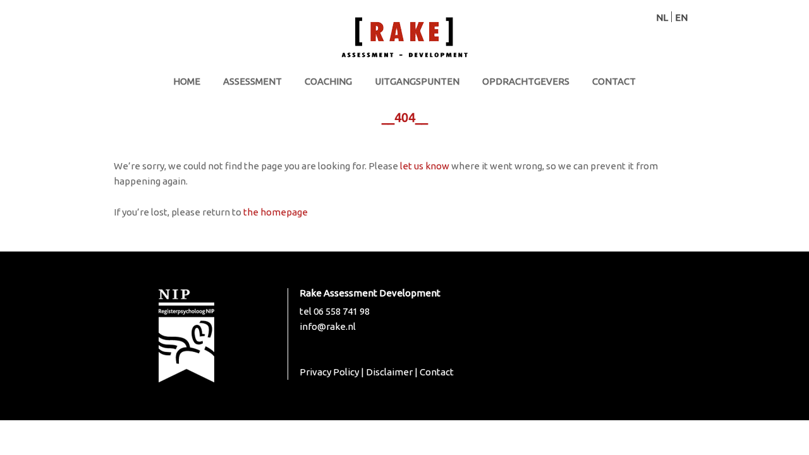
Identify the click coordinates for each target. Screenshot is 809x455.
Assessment (252, 81)
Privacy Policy (329, 372)
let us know (424, 166)
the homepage (275, 212)
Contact (614, 81)
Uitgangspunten (417, 81)
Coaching (328, 81)
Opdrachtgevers (525, 81)
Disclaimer (389, 372)
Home (186, 81)
